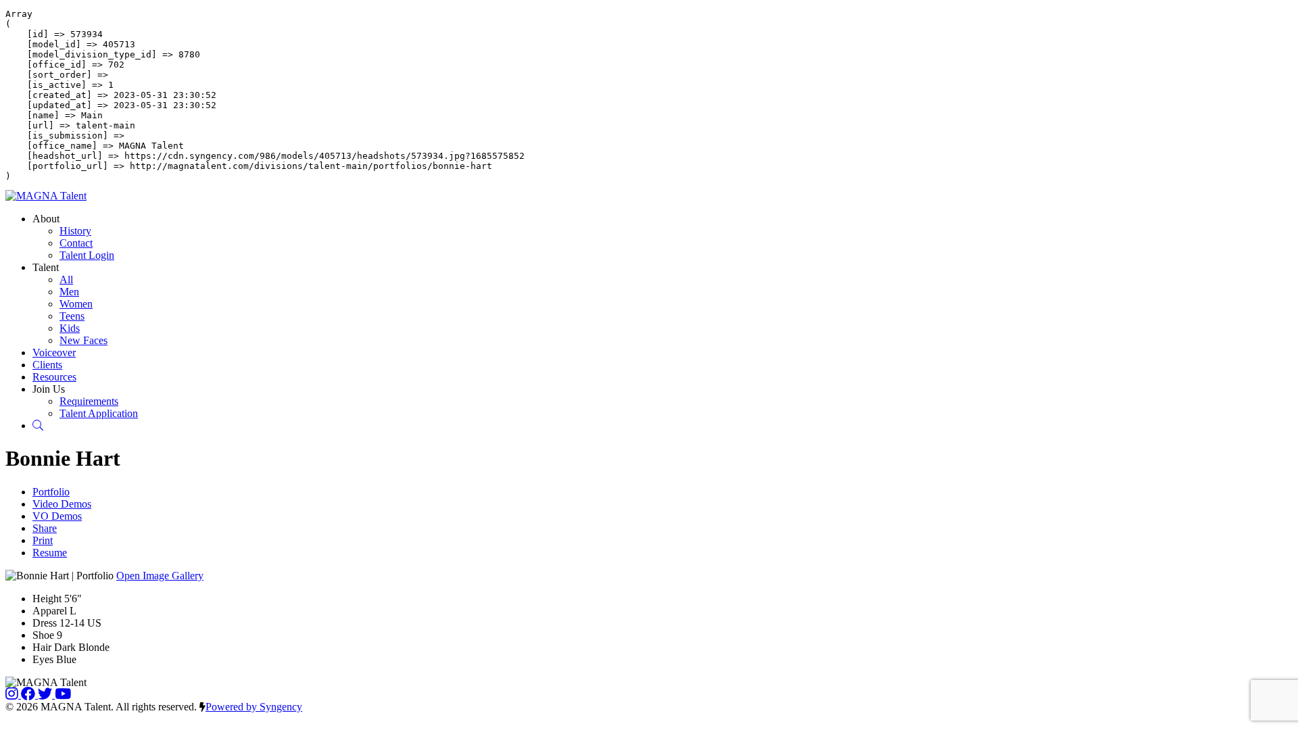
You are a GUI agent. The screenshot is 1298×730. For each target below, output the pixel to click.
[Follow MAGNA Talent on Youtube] (63, 694)
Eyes (42, 659)
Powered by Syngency (254, 706)
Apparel (49, 610)
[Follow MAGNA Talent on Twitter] (46, 694)
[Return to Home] (46, 195)
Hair (41, 647)
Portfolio (51, 491)
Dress (44, 623)
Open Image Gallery (159, 575)
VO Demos (57, 516)
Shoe (43, 635)
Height (47, 598)
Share (44, 528)
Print (42, 540)
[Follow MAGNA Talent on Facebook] (29, 694)
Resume (49, 552)
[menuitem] (75, 231)
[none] (45, 218)
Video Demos (61, 504)
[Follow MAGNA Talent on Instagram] (13, 694)
